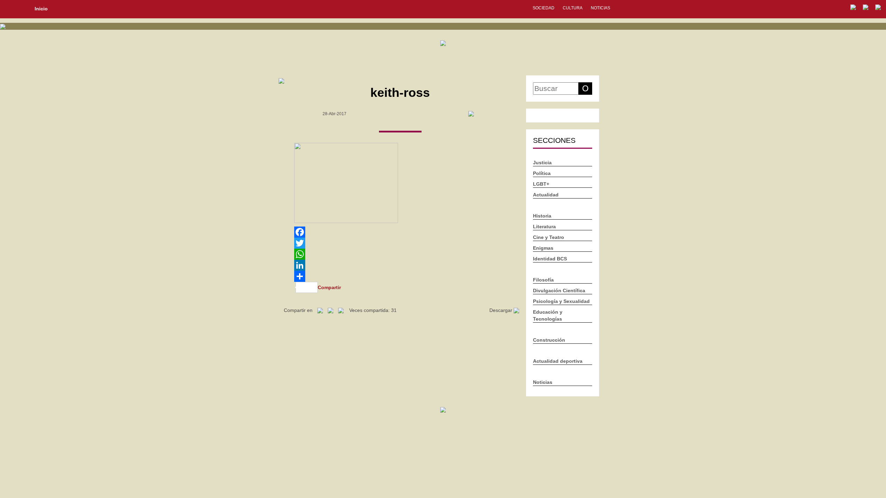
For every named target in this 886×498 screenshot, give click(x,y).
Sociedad (543, 8)
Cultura (572, 8)
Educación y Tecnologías (547, 315)
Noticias (600, 8)
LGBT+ (541, 184)
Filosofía (543, 280)
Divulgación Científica (559, 290)
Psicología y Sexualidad (561, 301)
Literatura (544, 226)
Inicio (41, 8)
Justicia (542, 162)
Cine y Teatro (548, 237)
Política (542, 173)
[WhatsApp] (400, 254)
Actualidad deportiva (557, 361)
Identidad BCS (550, 258)
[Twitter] (400, 243)
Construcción (549, 340)
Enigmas (543, 248)
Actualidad (546, 194)
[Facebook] (400, 232)
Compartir (329, 287)
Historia (542, 216)
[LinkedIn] (400, 265)
